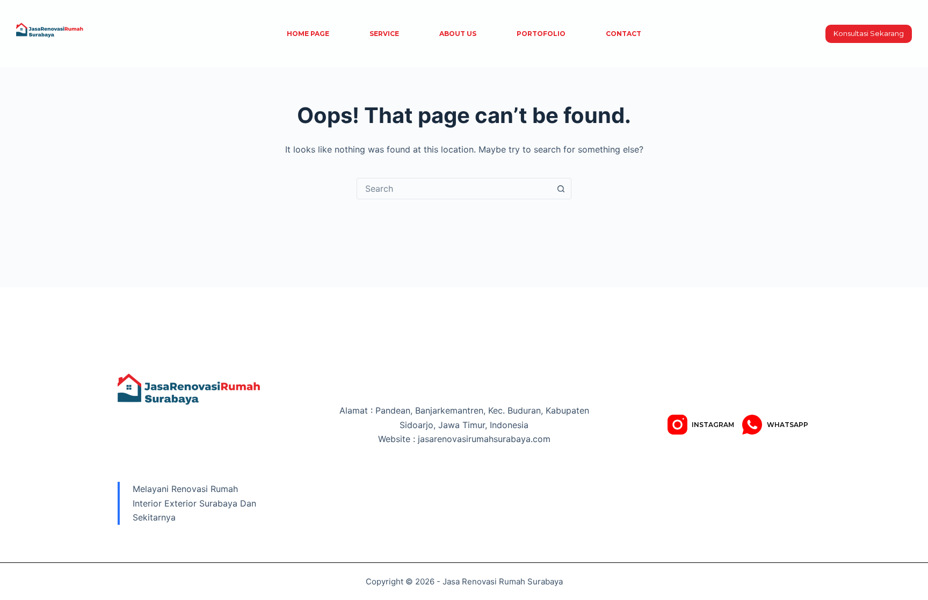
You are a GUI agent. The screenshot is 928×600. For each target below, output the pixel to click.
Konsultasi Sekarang (868, 33)
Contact (623, 34)
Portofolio (541, 34)
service (384, 34)
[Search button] (560, 188)
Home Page (308, 34)
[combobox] (453, 188)
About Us (457, 34)
